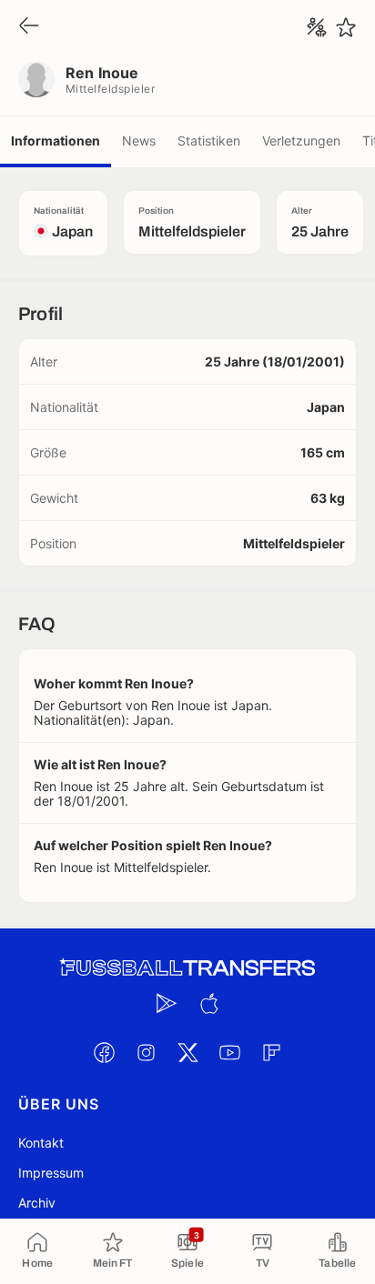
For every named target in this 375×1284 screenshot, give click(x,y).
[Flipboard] (271, 1052)
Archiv (37, 1202)
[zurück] (29, 27)
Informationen (55, 140)
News (139, 140)
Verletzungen (301, 140)
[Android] (166, 1003)
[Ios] (208, 1003)
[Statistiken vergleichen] (317, 27)
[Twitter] (187, 1052)
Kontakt (41, 1142)
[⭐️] (346, 27)
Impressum (51, 1172)
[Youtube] (229, 1052)
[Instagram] (145, 1052)
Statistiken (208, 140)
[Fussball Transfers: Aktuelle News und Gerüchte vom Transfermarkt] (187, 968)
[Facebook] (103, 1052)
